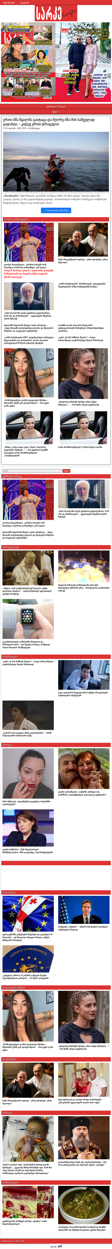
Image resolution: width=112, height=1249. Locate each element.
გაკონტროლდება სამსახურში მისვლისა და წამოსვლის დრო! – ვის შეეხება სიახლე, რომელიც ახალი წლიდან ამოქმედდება (26, 645)
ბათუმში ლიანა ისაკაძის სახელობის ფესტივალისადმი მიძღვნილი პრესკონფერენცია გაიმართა (81, 328)
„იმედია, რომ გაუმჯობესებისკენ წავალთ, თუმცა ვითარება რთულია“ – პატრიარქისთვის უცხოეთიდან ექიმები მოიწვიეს (26, 591)
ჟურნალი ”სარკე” (56, 106)
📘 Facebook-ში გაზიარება (56, 210)
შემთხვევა (35, 128)
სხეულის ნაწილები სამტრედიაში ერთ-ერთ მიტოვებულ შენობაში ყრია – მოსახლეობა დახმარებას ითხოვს (84, 588)
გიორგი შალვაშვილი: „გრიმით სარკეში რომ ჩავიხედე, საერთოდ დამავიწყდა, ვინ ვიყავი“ (29, 270)
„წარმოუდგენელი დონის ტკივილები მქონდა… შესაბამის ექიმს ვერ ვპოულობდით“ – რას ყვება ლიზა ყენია (26, 403)
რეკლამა (24, 2)
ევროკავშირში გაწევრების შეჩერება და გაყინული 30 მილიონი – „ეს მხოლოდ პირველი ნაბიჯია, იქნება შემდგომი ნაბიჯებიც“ (27, 937)
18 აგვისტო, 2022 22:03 (16, 128)
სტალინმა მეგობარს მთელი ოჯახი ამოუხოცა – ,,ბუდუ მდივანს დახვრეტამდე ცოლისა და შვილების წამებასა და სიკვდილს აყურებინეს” (28, 328)
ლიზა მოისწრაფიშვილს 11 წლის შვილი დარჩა (80, 447)
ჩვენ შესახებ (9, 2)
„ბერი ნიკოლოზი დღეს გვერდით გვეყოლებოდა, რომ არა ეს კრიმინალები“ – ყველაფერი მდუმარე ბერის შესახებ (27, 316)
